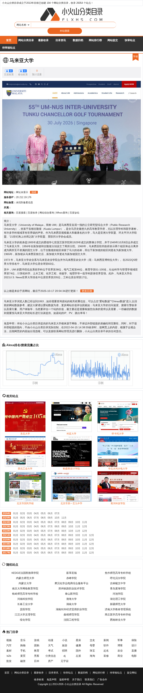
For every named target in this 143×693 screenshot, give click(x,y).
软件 (106, 645)
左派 (78, 655)
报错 (33, 192)
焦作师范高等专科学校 (118, 572)
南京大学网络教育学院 (25, 588)
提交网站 (132, 672)
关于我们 (77, 679)
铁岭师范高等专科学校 (25, 593)
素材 (9, 650)
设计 (134, 645)
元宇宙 (65, 661)
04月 (36, 513)
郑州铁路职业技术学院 (71, 588)
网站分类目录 (26, 40)
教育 (36, 650)
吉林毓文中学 (118, 583)
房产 (50, 661)
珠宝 (92, 650)
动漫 (50, 640)
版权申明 (64, 679)
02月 (22, 513)
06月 (50, 513)
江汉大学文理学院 (25, 614)
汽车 (9, 645)
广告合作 (102, 679)
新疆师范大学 (118, 604)
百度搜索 (21, 212)
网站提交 (112, 40)
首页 (8, 40)
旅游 (64, 645)
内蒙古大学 (25, 583)
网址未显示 (22, 192)
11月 (63, 517)
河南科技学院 (25, 598)
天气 (50, 645)
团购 (36, 645)
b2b (9, 655)
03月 (29, 513)
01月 (15, 513)
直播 (134, 650)
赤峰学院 (71, 578)
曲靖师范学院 (71, 614)
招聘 (64, 650)
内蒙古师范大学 (25, 578)
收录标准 (39, 679)
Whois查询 (62, 212)
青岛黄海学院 (118, 588)
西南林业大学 (118, 619)
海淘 (92, 655)
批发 (9, 661)
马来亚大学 (21, 60)
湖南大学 (71, 604)
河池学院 (118, 593)
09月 (50, 517)
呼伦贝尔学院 (118, 578)
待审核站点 (8, 47)
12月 (84, 526)
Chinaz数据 (118, 301)
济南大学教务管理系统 (118, 609)
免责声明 (51, 679)
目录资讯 (60, 40)
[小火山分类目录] (71, 14)
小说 (64, 640)
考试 (50, 650)
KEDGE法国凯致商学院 (25, 572)
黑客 (36, 655)
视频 (9, 640)
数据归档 (78, 40)
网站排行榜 (95, 40)
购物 (23, 645)
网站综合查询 (46, 212)
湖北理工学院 (118, 598)
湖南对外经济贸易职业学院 (71, 609)
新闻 (106, 640)
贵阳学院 (25, 609)
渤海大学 (71, 598)
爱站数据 (104, 301)
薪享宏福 (71, 572)
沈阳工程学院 (71, 619)
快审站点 (130, 40)
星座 (78, 640)
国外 (78, 650)
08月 (43, 517)
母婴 (92, 645)
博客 (120, 645)
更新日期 (87, 290)
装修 (106, 655)
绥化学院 (25, 619)
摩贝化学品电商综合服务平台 (71, 583)
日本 (36, 661)
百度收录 (32, 212)
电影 (134, 655)
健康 (78, 645)
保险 (134, 640)
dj (64, 655)
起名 (106, 650)
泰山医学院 (71, 593)
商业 (120, 655)
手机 (23, 650)
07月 (57, 513)
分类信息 (50, 655)
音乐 (23, 640)
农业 (120, 650)
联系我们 (89, 679)
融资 (23, 661)
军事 (120, 640)
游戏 (36, 640)
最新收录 (43, 40)
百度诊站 (74, 212)
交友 (92, 640)
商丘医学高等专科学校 (118, 614)
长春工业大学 (25, 604)
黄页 (23, 655)
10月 (57, 517)
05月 (43, 513)
